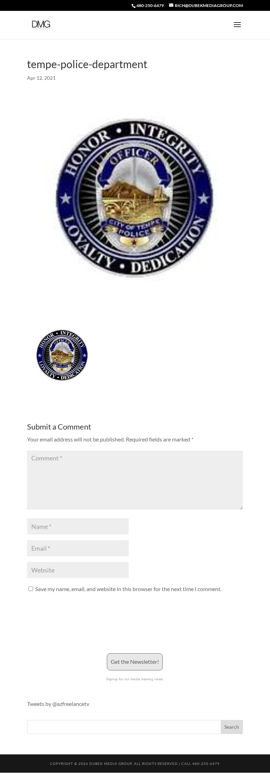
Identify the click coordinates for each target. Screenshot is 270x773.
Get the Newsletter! (135, 661)
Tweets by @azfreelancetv (58, 703)
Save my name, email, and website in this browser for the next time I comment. (128, 588)
